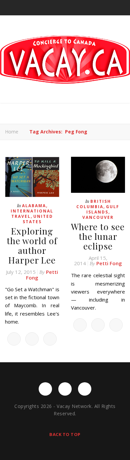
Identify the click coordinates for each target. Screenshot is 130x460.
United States (38, 218)
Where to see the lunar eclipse (98, 236)
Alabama (34, 205)
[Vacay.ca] (65, 59)
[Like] (14, 339)
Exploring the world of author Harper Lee (32, 245)
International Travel (32, 213)
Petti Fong (109, 263)
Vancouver (98, 217)
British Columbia (93, 203)
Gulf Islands (103, 209)
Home (11, 131)
